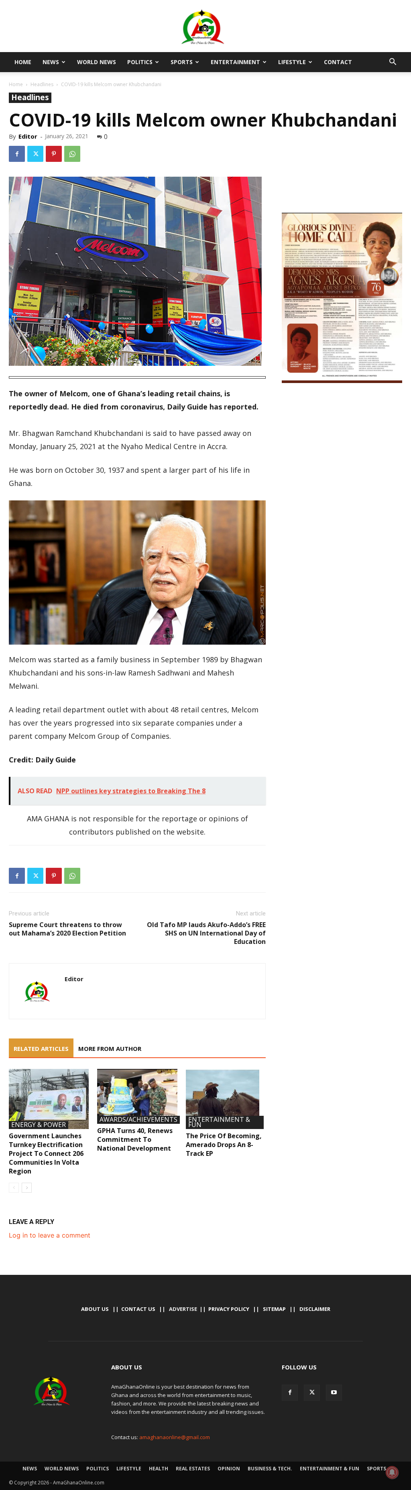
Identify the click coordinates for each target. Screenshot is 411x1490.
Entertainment (235, 62)
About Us (95, 1309)
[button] (392, 62)
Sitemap (274, 1309)
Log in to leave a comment (49, 1235)
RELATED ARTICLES (41, 1048)
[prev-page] (14, 1188)
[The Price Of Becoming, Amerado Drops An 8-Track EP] (226, 1099)
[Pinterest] (54, 154)
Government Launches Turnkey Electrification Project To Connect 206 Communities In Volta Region (46, 1153)
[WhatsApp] (72, 154)
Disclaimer (314, 1309)
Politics (140, 62)
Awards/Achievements (138, 1120)
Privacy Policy (228, 1309)
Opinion (229, 1468)
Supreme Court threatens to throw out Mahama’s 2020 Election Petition (67, 929)
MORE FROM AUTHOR (109, 1048)
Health (158, 1468)
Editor (27, 136)
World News (96, 62)
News (51, 62)
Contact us (138, 1309)
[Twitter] (35, 154)
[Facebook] (17, 154)
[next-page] (27, 1188)
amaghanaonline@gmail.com (174, 1437)
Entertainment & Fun (219, 1122)
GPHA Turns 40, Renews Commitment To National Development (135, 1139)
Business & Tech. (270, 1468)
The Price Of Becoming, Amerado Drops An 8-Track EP (224, 1144)
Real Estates (193, 1468)
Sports (182, 62)
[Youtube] (334, 1393)
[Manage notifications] (392, 1472)
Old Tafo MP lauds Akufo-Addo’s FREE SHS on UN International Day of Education (206, 933)
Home (22, 62)
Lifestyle (292, 62)
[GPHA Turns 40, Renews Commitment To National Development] (137, 1096)
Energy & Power (38, 1125)
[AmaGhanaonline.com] (205, 27)
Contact (338, 62)
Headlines (42, 84)
